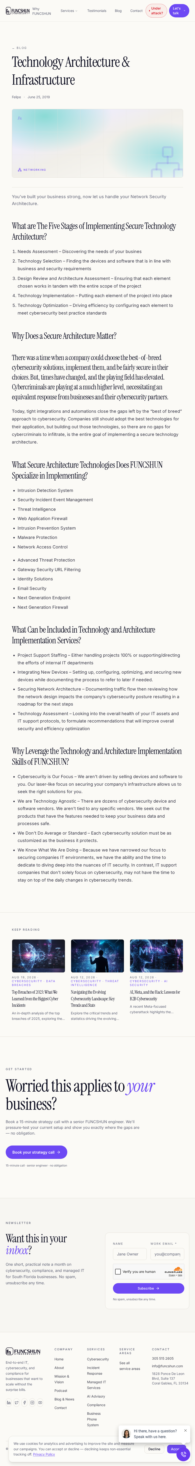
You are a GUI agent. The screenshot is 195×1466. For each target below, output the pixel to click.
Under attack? (157, 10)
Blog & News (64, 1399)
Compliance (96, 1405)
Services (67, 11)
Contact (136, 11)
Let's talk (177, 10)
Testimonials (96, 11)
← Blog (19, 48)
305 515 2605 (163, 1358)
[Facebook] (24, 1402)
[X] (17, 1402)
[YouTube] (40, 1402)
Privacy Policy (44, 1454)
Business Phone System (94, 1419)
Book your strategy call (33, 1152)
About (59, 1368)
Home (58, 1359)
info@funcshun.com (167, 1366)
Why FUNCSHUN (41, 11)
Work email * (164, 1243)
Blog (118, 11)
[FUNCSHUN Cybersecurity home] (17, 11)
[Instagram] (32, 1402)
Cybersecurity (98, 1359)
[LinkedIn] (9, 1402)
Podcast (60, 1391)
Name (118, 1243)
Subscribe (146, 1288)
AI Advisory (96, 1396)
